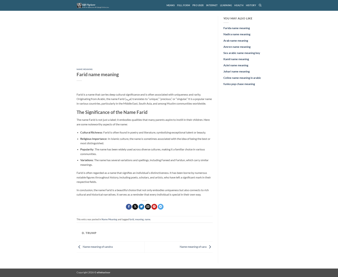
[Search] (260, 5)
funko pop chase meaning (239, 84)
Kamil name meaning (236, 59)
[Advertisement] (145, 42)
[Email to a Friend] (148, 207)
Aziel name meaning (235, 65)
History (251, 5)
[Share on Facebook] (129, 207)
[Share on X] (135, 207)
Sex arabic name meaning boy (241, 52)
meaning (139, 219)
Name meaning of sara (193, 246)
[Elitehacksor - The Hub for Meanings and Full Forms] (94, 5)
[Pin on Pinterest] (154, 207)
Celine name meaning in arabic (242, 77)
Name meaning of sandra (97, 246)
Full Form (183, 5)
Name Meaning (85, 69)
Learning (226, 5)
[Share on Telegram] (161, 207)
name (147, 219)
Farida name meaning (236, 28)
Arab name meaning (235, 40)
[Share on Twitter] (141, 207)
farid (131, 219)
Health (238, 5)
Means (171, 5)
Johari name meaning (236, 71)
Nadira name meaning (236, 34)
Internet (212, 5)
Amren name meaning (237, 46)
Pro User (198, 5)
